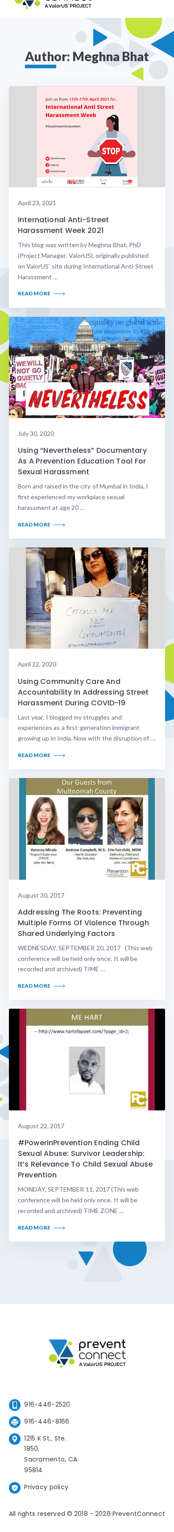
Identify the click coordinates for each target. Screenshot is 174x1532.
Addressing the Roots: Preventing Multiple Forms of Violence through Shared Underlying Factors (83, 923)
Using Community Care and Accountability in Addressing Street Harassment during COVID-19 (83, 692)
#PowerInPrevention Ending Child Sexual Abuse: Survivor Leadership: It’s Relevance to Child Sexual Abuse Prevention (85, 1159)
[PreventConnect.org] (53, 8)
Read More (34, 293)
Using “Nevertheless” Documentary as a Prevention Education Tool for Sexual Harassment (82, 461)
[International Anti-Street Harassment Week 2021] (87, 137)
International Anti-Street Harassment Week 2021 (63, 225)
